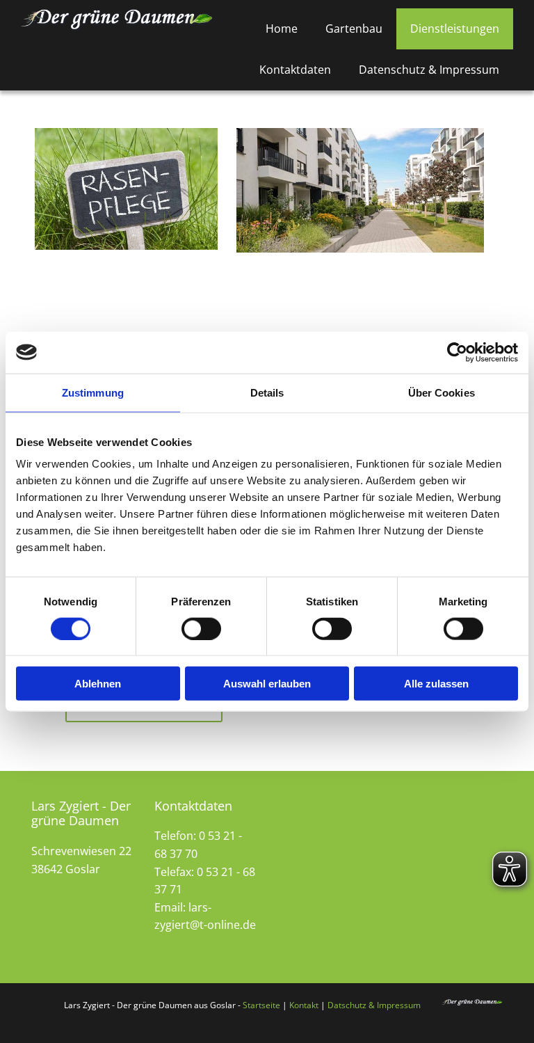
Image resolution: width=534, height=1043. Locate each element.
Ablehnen (97, 684)
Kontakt (303, 1005)
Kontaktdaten (295, 69)
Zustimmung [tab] (93, 392)
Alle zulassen (436, 684)
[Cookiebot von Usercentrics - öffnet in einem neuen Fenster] (457, 352)
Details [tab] (267, 392)
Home (282, 28)
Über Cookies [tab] (441, 392)
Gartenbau (353, 28)
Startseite (261, 1005)
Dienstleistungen (454, 28)
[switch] (201, 628)
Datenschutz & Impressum (429, 69)
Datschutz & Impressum (374, 1005)
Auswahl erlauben (267, 684)
